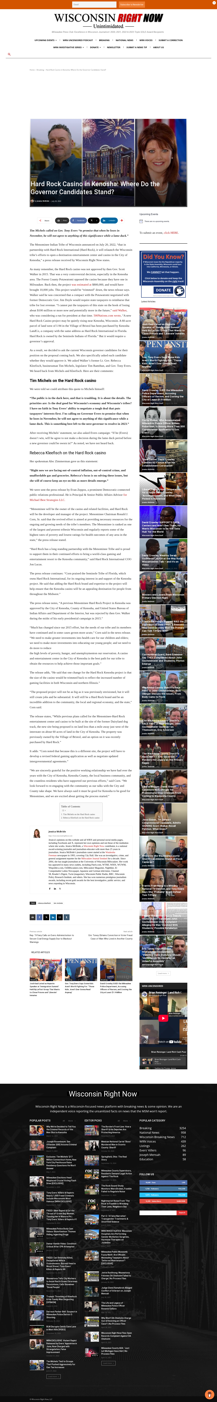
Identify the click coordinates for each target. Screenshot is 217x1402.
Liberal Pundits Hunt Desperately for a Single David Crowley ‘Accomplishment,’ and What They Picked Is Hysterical (161, 494)
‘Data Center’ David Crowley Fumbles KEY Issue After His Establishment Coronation (158, 462)
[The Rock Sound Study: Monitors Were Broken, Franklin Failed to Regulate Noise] (92, 1189)
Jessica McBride (43, 201)
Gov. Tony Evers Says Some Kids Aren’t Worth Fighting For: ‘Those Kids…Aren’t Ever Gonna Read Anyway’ (161, 362)
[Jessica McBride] (32, 201)
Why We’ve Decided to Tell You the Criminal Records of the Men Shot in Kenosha (61, 1129)
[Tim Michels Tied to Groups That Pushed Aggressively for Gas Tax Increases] (37, 1365)
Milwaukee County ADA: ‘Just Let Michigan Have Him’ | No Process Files (115, 1351)
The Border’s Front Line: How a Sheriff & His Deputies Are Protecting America (116, 1129)
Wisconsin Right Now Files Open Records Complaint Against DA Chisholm (116, 1336)
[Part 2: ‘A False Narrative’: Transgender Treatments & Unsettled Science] (92, 1220)
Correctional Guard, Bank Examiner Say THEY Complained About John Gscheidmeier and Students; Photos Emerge (163, 659)
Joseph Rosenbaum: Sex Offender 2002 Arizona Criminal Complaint (61, 1144)
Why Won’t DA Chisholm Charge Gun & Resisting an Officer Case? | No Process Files (116, 1321)
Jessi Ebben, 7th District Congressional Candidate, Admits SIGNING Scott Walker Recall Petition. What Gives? (161, 824)
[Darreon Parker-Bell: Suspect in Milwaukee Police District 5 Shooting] (37, 1315)
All (64, 1121)
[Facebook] (50, 888)
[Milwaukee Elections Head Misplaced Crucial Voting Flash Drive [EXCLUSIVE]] (37, 1181)
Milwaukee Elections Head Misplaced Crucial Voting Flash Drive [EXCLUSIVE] (61, 1180)
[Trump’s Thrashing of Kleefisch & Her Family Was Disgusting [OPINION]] (37, 1300)
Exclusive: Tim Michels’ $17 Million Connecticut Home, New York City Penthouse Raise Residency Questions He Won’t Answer (61, 1162)
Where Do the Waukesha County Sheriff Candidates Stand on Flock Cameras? (162, 858)
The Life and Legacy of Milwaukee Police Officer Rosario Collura (113, 1306)
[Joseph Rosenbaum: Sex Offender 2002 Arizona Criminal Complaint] (37, 1145)
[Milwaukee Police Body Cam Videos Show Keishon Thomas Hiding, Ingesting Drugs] (37, 1232)
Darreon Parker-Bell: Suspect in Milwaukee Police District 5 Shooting (61, 1314)
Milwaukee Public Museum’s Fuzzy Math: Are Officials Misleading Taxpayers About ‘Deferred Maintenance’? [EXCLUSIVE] (115, 1258)
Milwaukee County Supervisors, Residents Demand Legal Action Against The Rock (116, 1173)
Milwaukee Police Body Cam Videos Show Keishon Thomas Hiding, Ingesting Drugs (61, 1232)
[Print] (33, 917)
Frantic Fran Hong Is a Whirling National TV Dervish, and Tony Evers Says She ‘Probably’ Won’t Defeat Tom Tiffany (163, 890)
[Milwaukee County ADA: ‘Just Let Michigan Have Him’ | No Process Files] (92, 1352)
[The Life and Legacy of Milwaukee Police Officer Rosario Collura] (92, 1307)
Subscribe (181, 1201)
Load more (162, 973)
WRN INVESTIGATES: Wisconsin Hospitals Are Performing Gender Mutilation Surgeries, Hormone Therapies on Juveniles (116, 1237)
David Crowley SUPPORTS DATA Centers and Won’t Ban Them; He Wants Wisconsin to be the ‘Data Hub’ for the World (161, 527)
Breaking (40, 70)
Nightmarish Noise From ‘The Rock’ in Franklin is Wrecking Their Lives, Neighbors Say (115, 1204)
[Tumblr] (67, 917)
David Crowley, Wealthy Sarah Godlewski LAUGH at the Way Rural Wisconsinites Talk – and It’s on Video (162, 560)
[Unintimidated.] (108, 21)
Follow (181, 1189)
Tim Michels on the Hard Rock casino (79, 814)
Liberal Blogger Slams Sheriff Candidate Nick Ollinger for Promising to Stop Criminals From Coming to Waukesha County (161, 791)
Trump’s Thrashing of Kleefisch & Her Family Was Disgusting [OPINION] (61, 1299)
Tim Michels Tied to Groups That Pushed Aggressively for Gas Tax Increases (60, 1364)
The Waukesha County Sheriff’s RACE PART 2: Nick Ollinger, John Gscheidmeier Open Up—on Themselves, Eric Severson (161, 725)
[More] (122, 220)
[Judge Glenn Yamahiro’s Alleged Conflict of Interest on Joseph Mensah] (92, 1291)
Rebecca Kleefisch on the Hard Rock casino (81, 818)
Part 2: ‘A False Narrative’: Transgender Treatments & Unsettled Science (114, 1219)
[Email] (60, 917)
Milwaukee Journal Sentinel (94, 858)
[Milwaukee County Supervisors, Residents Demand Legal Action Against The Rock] (92, 1174)
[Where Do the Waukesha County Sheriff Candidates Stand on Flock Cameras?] (163, 852)
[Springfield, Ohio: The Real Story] (92, 1160)
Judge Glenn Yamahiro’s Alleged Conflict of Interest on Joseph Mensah (116, 1291)
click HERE (171, 232)
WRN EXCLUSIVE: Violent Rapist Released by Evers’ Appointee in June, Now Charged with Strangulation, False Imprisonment (61, 1346)
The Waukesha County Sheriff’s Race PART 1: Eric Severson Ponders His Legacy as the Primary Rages (162, 758)
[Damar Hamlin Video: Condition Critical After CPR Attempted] (37, 1247)
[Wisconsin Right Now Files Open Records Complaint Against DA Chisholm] (92, 1337)
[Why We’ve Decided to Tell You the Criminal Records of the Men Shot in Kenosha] (37, 1130)
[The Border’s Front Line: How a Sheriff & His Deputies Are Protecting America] (92, 1130)
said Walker (119, 310)
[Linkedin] (55, 888)
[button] (9, 54)
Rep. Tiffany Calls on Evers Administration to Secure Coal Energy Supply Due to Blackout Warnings (52, 938)
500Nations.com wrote (107, 315)
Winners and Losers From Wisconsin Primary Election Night (163, 596)
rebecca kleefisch (44, 903)
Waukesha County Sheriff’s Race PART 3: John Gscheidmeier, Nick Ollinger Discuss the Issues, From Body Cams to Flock (161, 692)
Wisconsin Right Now (94, 846)
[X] (60, 888)
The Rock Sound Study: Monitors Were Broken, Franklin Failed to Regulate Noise (116, 1189)
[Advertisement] (108, 94)
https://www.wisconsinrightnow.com (60, 836)
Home (32, 70)
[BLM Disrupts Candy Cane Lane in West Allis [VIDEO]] (37, 1330)
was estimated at (82, 284)
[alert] (163, 221)
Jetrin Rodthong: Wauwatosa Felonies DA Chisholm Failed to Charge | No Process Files (116, 1276)
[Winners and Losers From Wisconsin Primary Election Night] (163, 588)
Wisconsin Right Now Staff (152, 370)
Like (183, 1182)
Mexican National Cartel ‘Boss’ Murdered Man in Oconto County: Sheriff (116, 1144)
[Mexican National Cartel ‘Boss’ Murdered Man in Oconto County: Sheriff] (92, 1145)
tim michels (58, 903)
